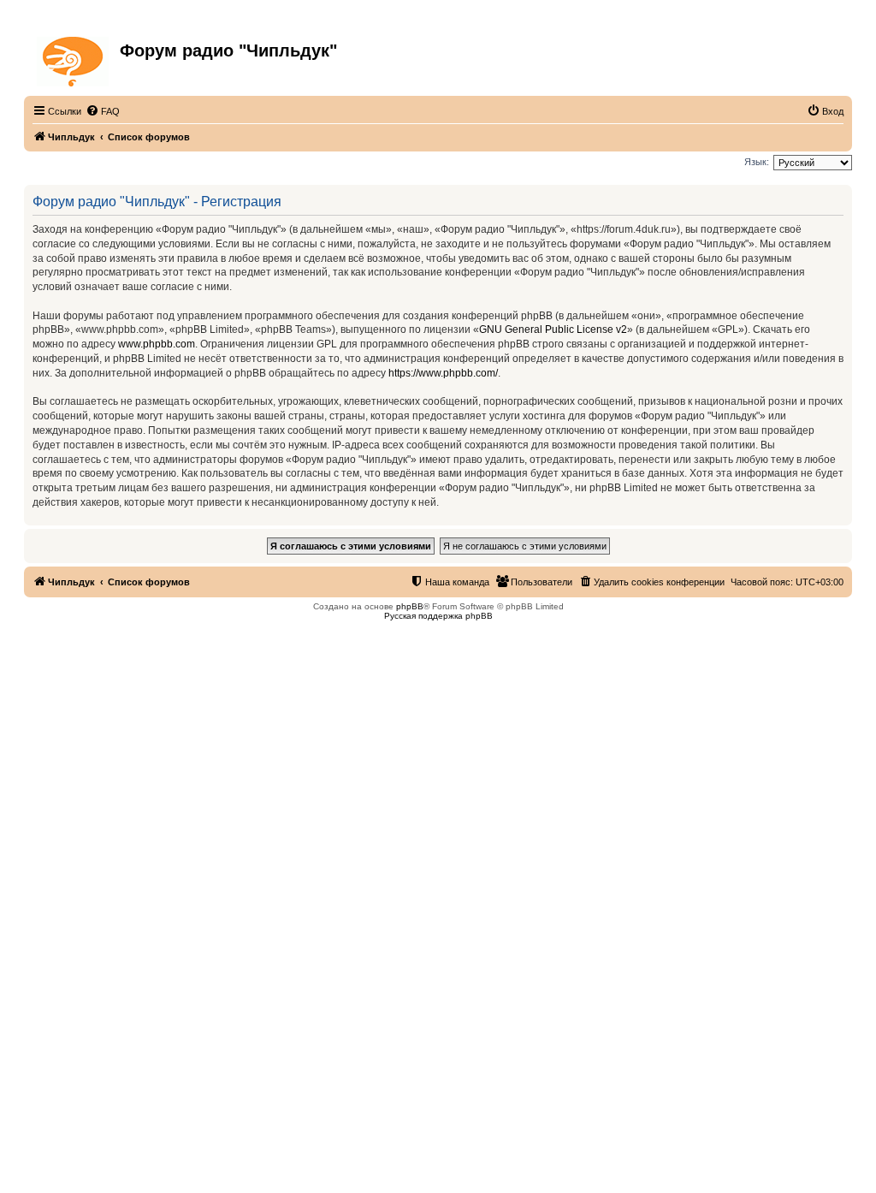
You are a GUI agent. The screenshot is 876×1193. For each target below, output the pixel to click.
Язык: (756, 162)
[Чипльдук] (74, 58)
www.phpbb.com (156, 344)
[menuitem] (103, 111)
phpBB (409, 606)
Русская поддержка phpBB (438, 615)
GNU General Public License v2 (553, 329)
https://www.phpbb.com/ (443, 373)
